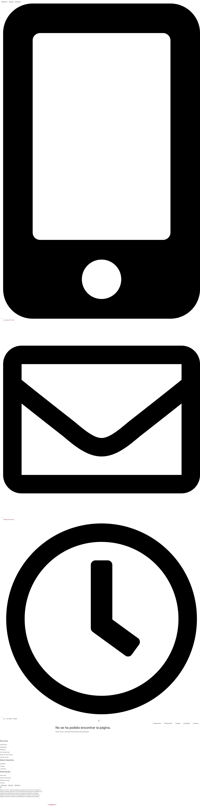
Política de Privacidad (5, 777)
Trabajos (177, 723)
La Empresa (3, 768)
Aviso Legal (3, 775)
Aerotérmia (3, 749)
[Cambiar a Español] (4, 2)
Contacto (195, 723)
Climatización (168, 723)
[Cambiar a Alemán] (18, 2)
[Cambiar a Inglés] (11, 2)
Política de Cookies (5, 780)
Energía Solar (157, 723)
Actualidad (186, 723)
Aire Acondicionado (5, 752)
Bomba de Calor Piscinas (6, 754)
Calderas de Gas (4, 757)
